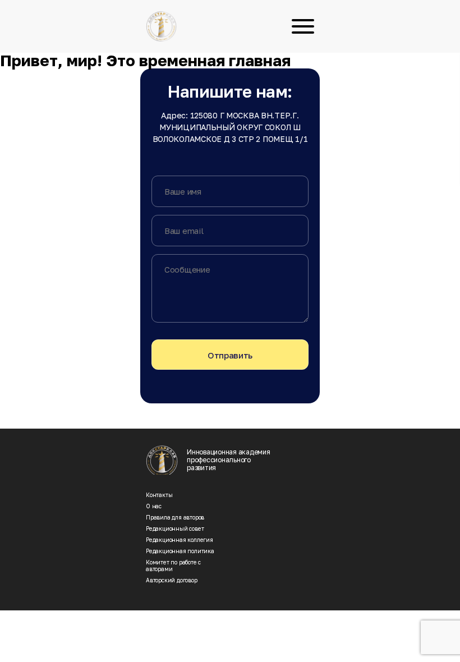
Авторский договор (171, 580)
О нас (154, 506)
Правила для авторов (175, 517)
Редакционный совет (175, 528)
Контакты (159, 494)
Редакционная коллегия (179, 539)
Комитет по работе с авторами (173, 565)
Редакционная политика (180, 551)
